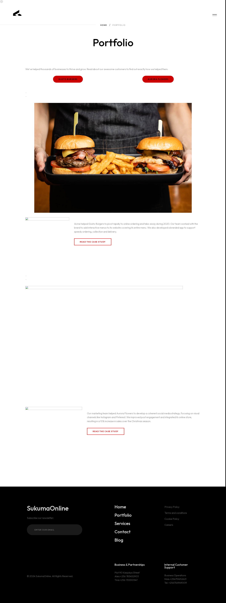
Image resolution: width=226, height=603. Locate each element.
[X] (28, 565)
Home (103, 25)
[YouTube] (41, 565)
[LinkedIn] (37, 565)
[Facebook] (32, 565)
